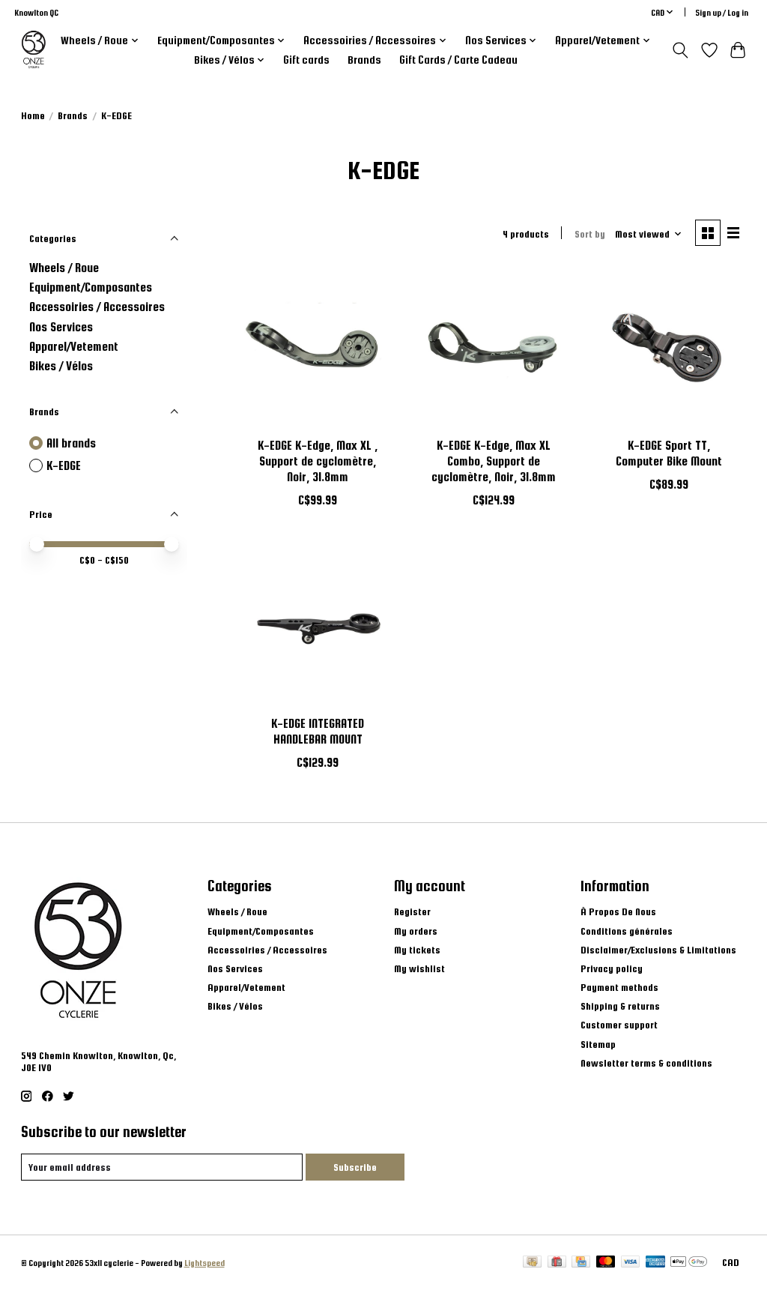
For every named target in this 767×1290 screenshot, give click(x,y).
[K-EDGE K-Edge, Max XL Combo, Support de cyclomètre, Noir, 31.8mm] (493, 348)
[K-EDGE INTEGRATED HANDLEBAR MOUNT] (317, 625)
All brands (71, 443)
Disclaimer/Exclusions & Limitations (658, 950)
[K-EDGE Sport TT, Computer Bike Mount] (669, 348)
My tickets (417, 950)
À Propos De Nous (618, 911)
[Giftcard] (557, 1262)
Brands (364, 60)
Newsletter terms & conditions (646, 1063)
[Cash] (532, 1262)
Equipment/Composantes (90, 287)
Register (412, 911)
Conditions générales (626, 931)
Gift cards (306, 60)
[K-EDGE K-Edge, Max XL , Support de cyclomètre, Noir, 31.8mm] (317, 348)
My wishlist (419, 968)
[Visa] (630, 1262)
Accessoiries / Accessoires (97, 306)
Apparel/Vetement (73, 346)
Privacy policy (611, 968)
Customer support (619, 1025)
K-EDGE (63, 465)
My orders (415, 931)
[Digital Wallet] (688, 1262)
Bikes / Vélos (61, 366)
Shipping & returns (620, 1006)
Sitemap (598, 1044)
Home (33, 115)
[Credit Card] (581, 1262)
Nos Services (61, 327)
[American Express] (655, 1262)
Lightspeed (204, 1263)
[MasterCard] (606, 1262)
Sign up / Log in (721, 12)
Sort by (590, 234)
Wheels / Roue (64, 267)
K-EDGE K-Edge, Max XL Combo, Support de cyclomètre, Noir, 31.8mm (493, 460)
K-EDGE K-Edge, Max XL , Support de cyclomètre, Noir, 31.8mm (318, 460)
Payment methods (619, 987)
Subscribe (355, 1167)
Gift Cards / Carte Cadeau (458, 60)
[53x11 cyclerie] (33, 49)
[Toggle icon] (680, 50)
